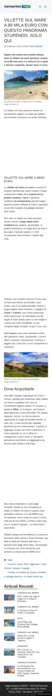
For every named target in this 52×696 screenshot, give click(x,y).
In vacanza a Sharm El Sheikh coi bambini (27, 611)
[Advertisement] (26, 149)
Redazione (38, 692)
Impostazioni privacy (44, 694)
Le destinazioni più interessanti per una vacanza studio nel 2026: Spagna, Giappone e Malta (28, 671)
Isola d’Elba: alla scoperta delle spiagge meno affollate (27, 624)
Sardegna (27, 409)
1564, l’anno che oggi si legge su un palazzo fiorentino (28, 598)
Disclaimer (27, 692)
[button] (40, 7)
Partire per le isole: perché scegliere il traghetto (26, 638)
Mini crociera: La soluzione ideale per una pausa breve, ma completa (28, 653)
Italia (10, 560)
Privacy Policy (15, 692)
